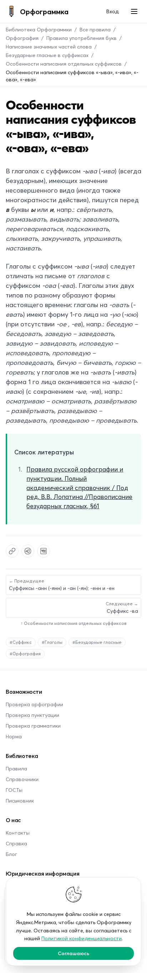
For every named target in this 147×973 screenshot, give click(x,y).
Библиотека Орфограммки (39, 29)
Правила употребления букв (81, 38)
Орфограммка (44, 11)
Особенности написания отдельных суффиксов (64, 63)
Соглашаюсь (73, 953)
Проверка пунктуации (32, 715)
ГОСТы (14, 789)
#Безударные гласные (97, 642)
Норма (14, 736)
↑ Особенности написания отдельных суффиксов (74, 623)
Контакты (18, 832)
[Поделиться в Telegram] (27, 551)
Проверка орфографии (34, 704)
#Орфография (25, 653)
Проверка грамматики (33, 725)
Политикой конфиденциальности (81, 938)
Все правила (95, 29)
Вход (112, 11)
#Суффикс (21, 642)
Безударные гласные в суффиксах (47, 55)
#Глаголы (52, 642)
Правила (16, 768)
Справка (16, 843)
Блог (11, 854)
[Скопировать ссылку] (12, 551)
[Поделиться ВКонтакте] (43, 551)
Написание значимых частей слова (49, 46)
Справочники (22, 779)
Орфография (22, 38)
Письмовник (20, 800)
